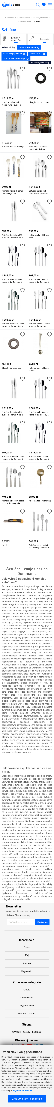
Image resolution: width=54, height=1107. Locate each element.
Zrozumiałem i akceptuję (27, 1098)
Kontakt (26, 963)
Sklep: (27, 47)
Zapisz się (42, 922)
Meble (26, 989)
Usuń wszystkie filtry (39, 62)
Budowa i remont (27, 1013)
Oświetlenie (27, 997)
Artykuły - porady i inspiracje (27, 1031)
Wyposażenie (27, 1005)
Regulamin (26, 971)
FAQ (27, 955)
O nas (27, 947)
